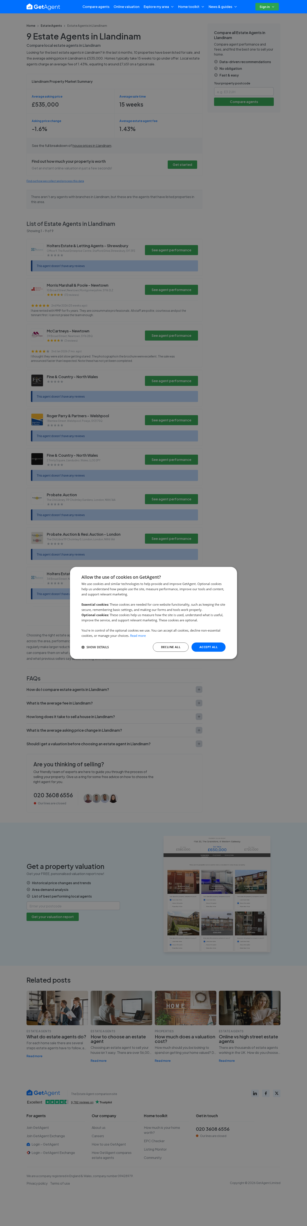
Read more (138, 635)
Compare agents (95, 6)
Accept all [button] (208, 647)
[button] (95, 647)
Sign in (265, 7)
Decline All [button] (170, 647)
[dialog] (153, 613)
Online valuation (127, 6)
